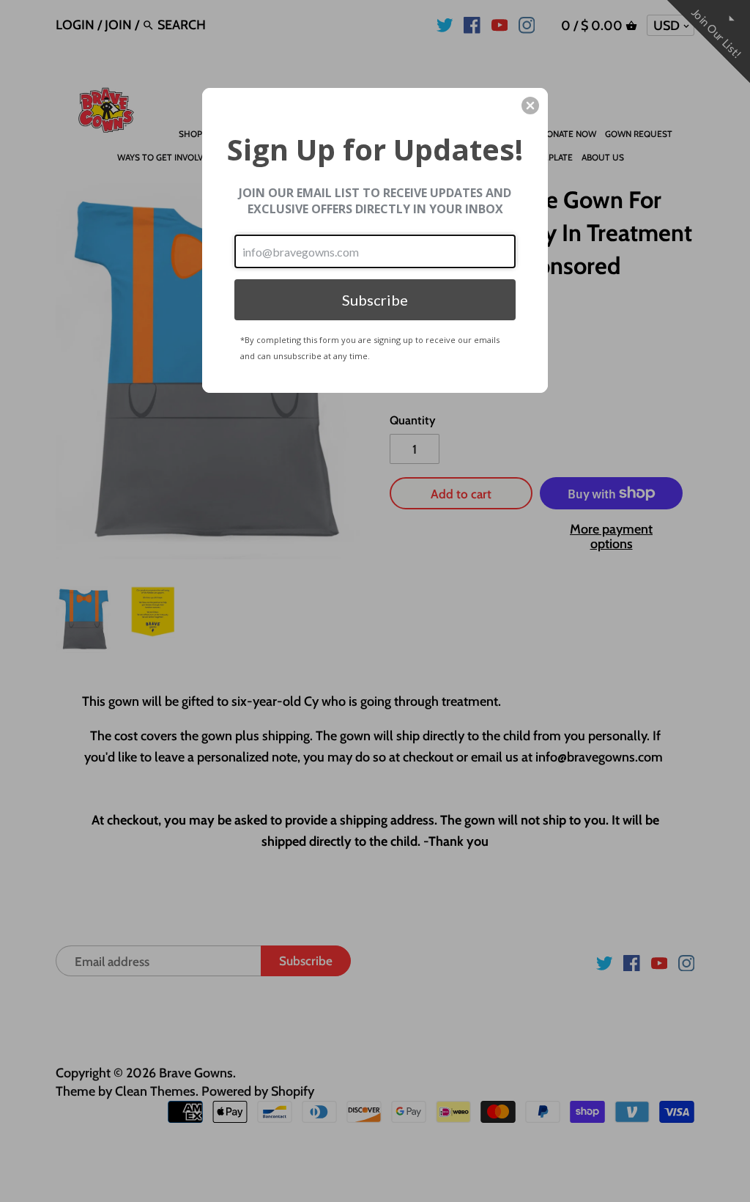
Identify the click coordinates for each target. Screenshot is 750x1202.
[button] (530, 105)
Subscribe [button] (375, 300)
